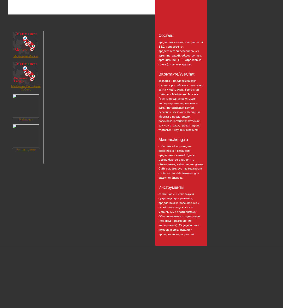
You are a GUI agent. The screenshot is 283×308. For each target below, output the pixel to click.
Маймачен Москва (26, 56)
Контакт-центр (26, 149)
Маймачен (26, 119)
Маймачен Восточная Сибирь (26, 87)
